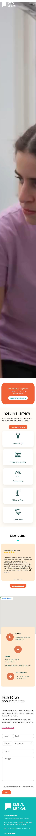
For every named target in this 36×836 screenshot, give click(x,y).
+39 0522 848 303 (8, 728)
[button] (33, 4)
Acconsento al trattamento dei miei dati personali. (19, 786)
